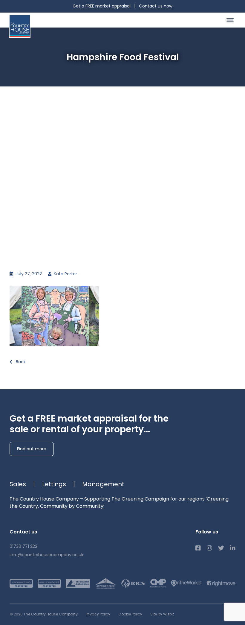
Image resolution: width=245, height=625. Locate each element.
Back (20, 362)
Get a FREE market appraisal (102, 6)
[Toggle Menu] (230, 20)
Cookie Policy (130, 614)
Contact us (155, 6)
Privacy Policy (98, 614)
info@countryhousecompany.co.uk (46, 555)
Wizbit (168, 614)
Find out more (31, 449)
